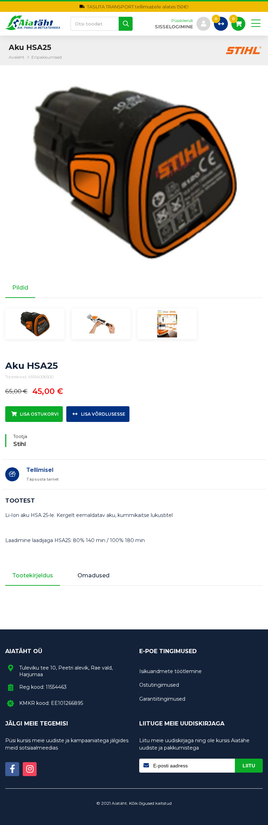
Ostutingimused (159, 685)
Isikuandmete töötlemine (170, 671)
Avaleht (16, 57)
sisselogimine (174, 26)
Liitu (249, 765)
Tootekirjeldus (32, 575)
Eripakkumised (46, 57)
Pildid (20, 287)
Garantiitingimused (162, 699)
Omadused (93, 575)
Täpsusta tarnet (42, 479)
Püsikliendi (182, 21)
